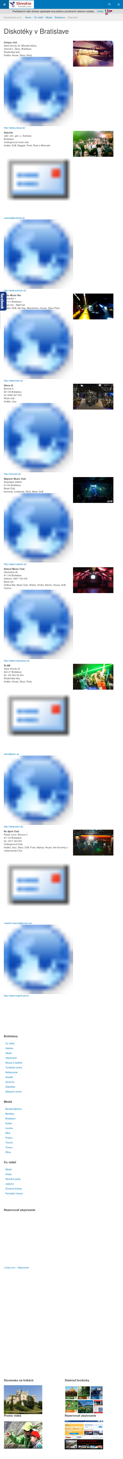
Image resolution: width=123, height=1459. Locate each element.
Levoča (9, 1128)
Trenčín (9, 1142)
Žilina (8, 1152)
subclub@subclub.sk (14, 217)
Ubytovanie (11, 1057)
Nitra (7, 1132)
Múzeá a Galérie (13, 1062)
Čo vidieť (38, 17)
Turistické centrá (13, 1067)
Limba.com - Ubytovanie (16, 1267)
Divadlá (9, 1077)
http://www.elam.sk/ (13, 826)
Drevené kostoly (13, 1188)
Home (28, 17)
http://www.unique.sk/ (14, 127)
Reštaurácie (11, 1072)
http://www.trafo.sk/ (13, 380)
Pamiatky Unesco (14, 1193)
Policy (100, 11)
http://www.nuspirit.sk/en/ (16, 995)
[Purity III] (21, 4)
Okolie (8, 1053)
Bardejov (9, 1113)
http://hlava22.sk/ (12, 473)
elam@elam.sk (11, 754)
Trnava (8, 1147)
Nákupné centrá (13, 1091)
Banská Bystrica (13, 1108)
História (9, 1048)
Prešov (8, 1137)
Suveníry (9, 1081)
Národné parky (12, 1179)
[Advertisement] (41, 1016)
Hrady (8, 1174)
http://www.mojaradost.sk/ (17, 660)
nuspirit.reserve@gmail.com (18, 923)
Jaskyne (9, 1183)
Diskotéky (10, 1086)
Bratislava (60, 17)
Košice (8, 1123)
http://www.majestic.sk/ (15, 564)
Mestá (49, 17)
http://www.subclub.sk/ (15, 290)
